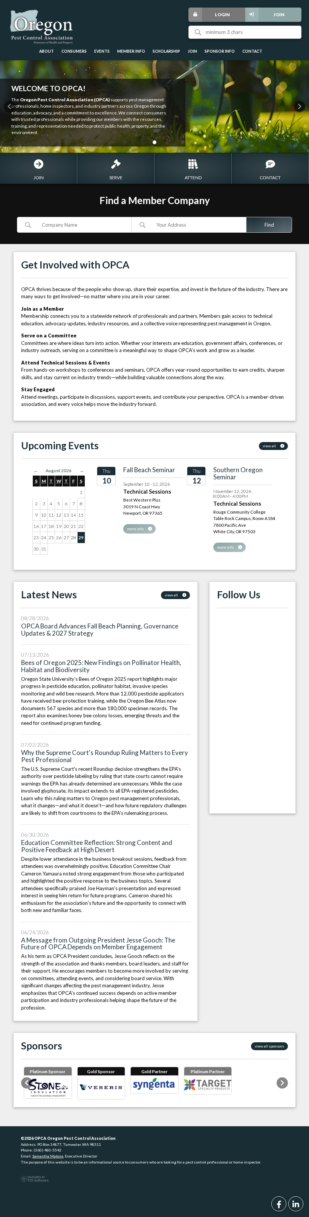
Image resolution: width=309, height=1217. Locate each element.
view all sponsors (269, 1046)
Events (102, 51)
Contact (252, 51)
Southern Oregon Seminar (238, 473)
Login (222, 14)
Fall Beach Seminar (149, 470)
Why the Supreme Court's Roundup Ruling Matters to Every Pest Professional (104, 756)
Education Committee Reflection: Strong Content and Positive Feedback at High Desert (96, 846)
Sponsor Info (220, 51)
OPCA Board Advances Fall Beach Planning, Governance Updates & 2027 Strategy (99, 629)
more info (135, 528)
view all (270, 446)
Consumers (74, 51)
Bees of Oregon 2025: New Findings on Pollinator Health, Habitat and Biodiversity (101, 666)
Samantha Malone (47, 1156)
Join (279, 14)
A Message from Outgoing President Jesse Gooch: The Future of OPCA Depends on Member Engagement (98, 943)
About (46, 51)
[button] (9, 106)
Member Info (131, 51)
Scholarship (166, 51)
